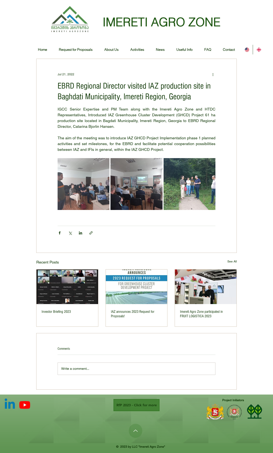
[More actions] (212, 74)
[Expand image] (83, 184)
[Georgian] (259, 49)
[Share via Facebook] (60, 233)
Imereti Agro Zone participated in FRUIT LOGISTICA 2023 (201, 313)
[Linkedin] (9, 404)
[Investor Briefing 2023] (67, 286)
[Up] (135, 431)
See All (232, 261)
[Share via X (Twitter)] (70, 233)
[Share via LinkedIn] (80, 233)
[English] (247, 49)
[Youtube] (24, 404)
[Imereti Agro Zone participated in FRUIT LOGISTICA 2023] (206, 286)
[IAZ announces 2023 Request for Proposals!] (136, 286)
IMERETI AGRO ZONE (162, 22)
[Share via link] (91, 233)
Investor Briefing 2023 (56, 311)
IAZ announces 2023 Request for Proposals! (132, 313)
